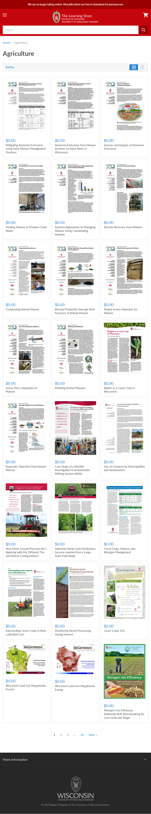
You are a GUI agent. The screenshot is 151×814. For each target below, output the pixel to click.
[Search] (143, 30)
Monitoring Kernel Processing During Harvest (73, 632)
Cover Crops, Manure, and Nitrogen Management (119, 550)
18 (82, 734)
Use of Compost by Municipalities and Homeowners (124, 468)
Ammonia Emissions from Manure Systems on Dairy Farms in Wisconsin (75, 148)
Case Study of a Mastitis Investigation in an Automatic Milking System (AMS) (72, 470)
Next (92, 734)
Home (6, 42)
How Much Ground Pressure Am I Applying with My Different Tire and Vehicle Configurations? (26, 552)
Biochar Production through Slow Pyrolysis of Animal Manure (75, 311)
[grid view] (133, 67)
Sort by (10, 67)
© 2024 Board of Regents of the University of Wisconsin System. (75, 804)
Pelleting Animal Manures (70, 388)
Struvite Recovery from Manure (123, 227)
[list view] (142, 67)
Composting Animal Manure (22, 309)
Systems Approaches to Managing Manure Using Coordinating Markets (75, 230)
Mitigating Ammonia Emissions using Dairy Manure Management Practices (26, 148)
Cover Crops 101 (114, 630)
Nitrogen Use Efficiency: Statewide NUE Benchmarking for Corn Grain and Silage (124, 714)
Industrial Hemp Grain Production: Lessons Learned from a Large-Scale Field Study (75, 552)
